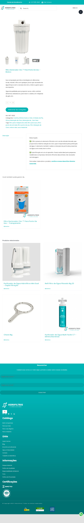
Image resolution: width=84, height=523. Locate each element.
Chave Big (8, 335)
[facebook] (3, 414)
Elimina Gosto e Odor (26, 118)
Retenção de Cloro (16, 120)
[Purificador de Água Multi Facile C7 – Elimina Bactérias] (62, 313)
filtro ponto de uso (24, 125)
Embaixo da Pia (38, 118)
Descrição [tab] (5, 136)
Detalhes (7, 226)
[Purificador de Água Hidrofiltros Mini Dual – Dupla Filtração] (21, 262)
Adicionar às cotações (17, 110)
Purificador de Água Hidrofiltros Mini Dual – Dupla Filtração (21, 284)
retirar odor (13, 127)
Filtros (8, 120)
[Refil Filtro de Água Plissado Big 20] (62, 262)
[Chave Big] (21, 313)
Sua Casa (35, 120)
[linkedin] (14, 414)
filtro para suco (32, 123)
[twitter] (11, 414)
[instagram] (5, 414)
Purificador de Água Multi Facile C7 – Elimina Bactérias (60, 336)
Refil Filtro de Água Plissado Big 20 (59, 283)
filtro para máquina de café (18, 123)
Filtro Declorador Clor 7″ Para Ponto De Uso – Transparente (20, 222)
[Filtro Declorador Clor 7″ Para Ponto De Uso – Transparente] (21, 200)
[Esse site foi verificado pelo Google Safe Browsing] (40, 508)
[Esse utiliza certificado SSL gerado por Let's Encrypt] (27, 509)
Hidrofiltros (18, 503)
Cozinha (16, 118)
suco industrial (22, 127)
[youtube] (8, 414)
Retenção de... (27, 120)
